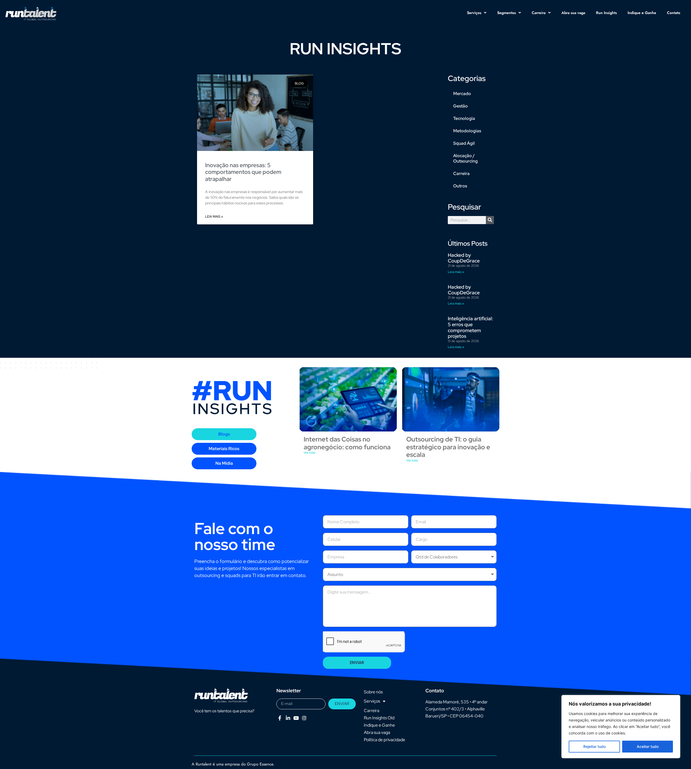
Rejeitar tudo (594, 746)
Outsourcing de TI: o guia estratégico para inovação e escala (448, 447)
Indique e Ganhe (642, 12)
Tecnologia (464, 118)
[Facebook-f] (279, 718)
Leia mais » (214, 216)
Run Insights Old (379, 718)
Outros (460, 186)
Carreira (539, 12)
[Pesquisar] (490, 220)
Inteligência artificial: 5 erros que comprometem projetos (470, 327)
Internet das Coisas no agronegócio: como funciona (347, 443)
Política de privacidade (384, 740)
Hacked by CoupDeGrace (464, 258)
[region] (620, 726)
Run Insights (606, 12)
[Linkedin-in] (287, 718)
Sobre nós (373, 692)
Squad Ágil (464, 143)
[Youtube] (296, 718)
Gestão (460, 106)
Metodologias (467, 131)
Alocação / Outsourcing (465, 158)
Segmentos (506, 12)
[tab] (224, 434)
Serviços (474, 12)
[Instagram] (304, 718)
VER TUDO (309, 452)
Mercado (462, 93)
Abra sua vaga (573, 12)
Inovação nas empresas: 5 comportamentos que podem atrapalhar (243, 171)
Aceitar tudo (648, 746)
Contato (673, 12)
